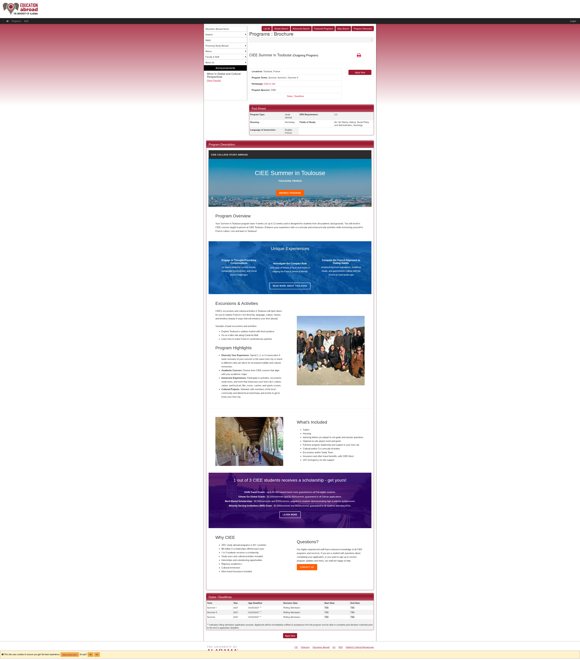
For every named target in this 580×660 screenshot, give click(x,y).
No (97, 654)
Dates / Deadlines (295, 96)
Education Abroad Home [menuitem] (217, 28)
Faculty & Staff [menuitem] (212, 56)
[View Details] (214, 80)
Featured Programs (323, 28)
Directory (305, 647)
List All (267, 28)
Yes (90, 654)
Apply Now (360, 72)
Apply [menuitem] (208, 40)
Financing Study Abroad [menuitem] (216, 45)
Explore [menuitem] (209, 34)
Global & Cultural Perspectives (360, 647)
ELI (334, 647)
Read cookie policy (69, 654)
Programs (16, 21)
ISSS (340, 647)
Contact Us (307, 567)
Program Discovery (363, 28)
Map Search (343, 28)
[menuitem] (225, 82)
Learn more (290, 514)
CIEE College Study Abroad (229, 154)
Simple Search (281, 28)
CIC (296, 647)
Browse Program (290, 193)
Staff (26, 21)
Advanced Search (301, 28)
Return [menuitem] (208, 51)
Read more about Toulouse (290, 286)
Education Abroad (321, 647)
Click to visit (269, 83)
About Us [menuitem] (209, 62)
